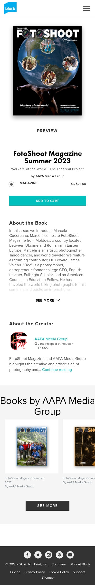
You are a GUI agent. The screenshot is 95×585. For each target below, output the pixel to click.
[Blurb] (9, 10)
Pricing (15, 572)
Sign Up (67, 9)
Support (79, 572)
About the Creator (31, 324)
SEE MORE (47, 505)
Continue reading (57, 369)
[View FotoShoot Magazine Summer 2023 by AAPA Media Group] (47, 70)
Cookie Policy (59, 572)
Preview (47, 130)
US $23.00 (78, 183)
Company (59, 564)
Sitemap (48, 577)
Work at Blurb (80, 564)
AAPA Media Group (51, 339)
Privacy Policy (34, 572)
